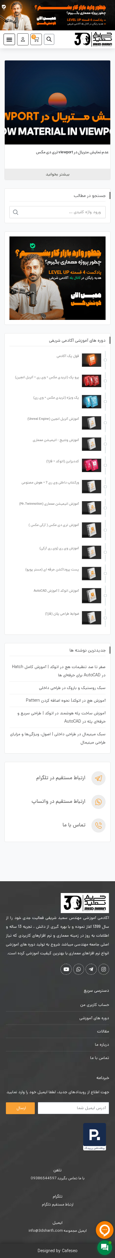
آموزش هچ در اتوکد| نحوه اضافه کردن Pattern (66, 700)
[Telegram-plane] (91, 969)
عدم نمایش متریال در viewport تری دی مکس (72, 152)
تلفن (57, 1170)
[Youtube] (65, 969)
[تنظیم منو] (9, 39)
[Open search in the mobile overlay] (51, 39)
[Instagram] (103, 969)
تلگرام (58, 1196)
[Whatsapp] (78, 969)
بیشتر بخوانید (58, 174)
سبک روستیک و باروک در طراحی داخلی (72, 688)
